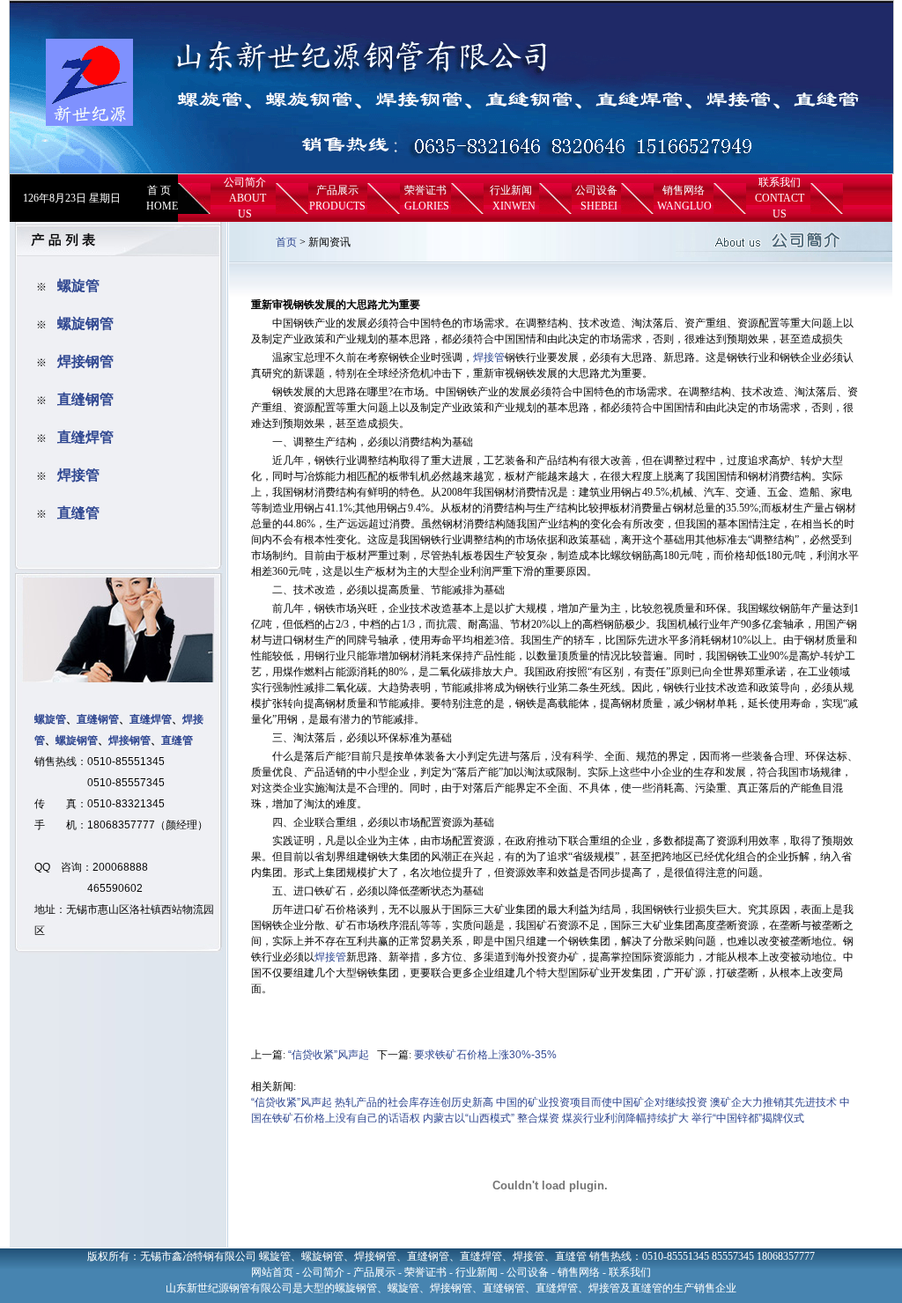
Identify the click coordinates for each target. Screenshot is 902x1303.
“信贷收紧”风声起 (328, 1055)
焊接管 (78, 474)
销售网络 (683, 190)
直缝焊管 (85, 437)
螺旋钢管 (85, 323)
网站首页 (272, 1272)
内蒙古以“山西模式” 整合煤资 (491, 1118)
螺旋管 (78, 285)
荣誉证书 (425, 190)
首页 (286, 242)
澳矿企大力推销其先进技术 (773, 1102)
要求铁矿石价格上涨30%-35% (485, 1055)
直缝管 (78, 512)
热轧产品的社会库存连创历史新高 (414, 1102)
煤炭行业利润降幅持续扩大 (625, 1118)
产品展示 (337, 190)
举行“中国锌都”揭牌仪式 (747, 1118)
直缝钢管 (85, 399)
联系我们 (779, 182)
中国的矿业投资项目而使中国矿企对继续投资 (601, 1102)
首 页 (159, 190)
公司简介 (245, 182)
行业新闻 (511, 190)
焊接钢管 (85, 361)
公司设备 (596, 190)
